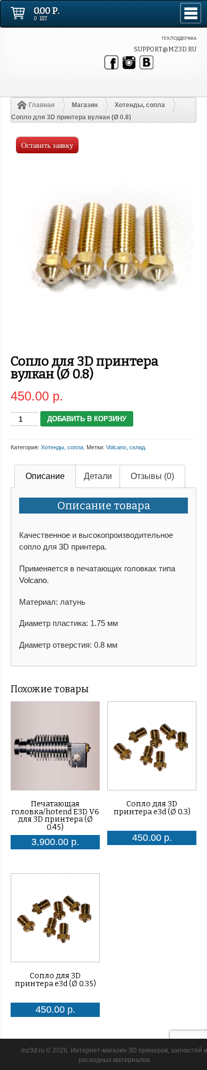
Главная (42, 105)
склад (137, 447)
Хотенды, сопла (140, 105)
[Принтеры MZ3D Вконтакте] (146, 63)
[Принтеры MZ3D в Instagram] (129, 63)
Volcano (116, 447)
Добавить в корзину (86, 419)
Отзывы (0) (152, 476)
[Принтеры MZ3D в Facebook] (111, 63)
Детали (98, 476)
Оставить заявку (47, 145)
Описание (45, 476)
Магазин (85, 105)
